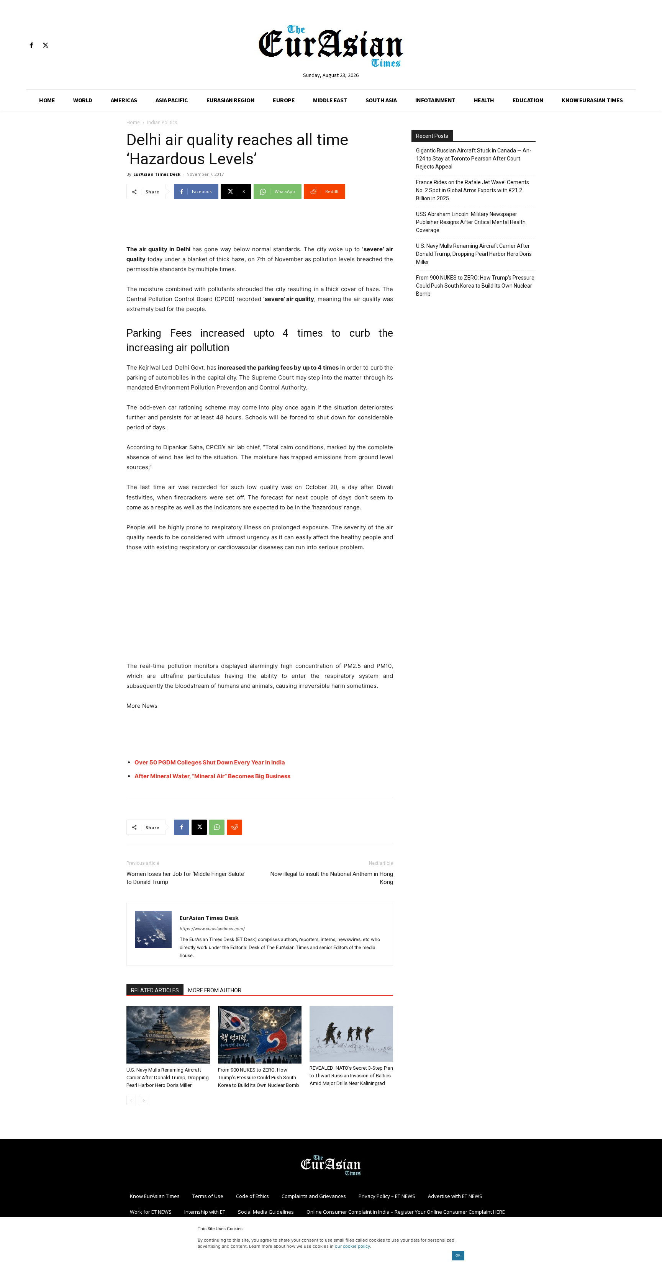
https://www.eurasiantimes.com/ (212, 928)
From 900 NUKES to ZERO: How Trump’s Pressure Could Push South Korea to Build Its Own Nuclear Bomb (258, 1077)
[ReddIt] (234, 827)
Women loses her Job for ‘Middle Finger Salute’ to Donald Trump (185, 878)
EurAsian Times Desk (156, 174)
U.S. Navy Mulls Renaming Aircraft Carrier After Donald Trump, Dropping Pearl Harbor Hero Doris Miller (167, 1077)
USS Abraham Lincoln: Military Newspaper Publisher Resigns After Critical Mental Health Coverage (471, 222)
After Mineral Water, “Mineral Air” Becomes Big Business (212, 776)
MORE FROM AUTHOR (214, 990)
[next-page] (143, 1100)
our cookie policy (352, 1246)
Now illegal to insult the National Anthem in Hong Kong (331, 878)
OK (458, 1255)
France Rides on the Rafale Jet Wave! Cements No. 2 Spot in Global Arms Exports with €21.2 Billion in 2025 (472, 190)
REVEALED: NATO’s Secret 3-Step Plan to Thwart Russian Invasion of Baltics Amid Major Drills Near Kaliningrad (351, 1075)
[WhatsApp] (216, 827)
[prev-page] (131, 1100)
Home (133, 122)
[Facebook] (31, 46)
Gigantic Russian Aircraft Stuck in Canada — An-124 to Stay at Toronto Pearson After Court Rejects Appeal (473, 158)
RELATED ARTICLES (155, 990)
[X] (45, 46)
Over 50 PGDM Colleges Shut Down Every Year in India (209, 762)
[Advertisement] (259, 224)
